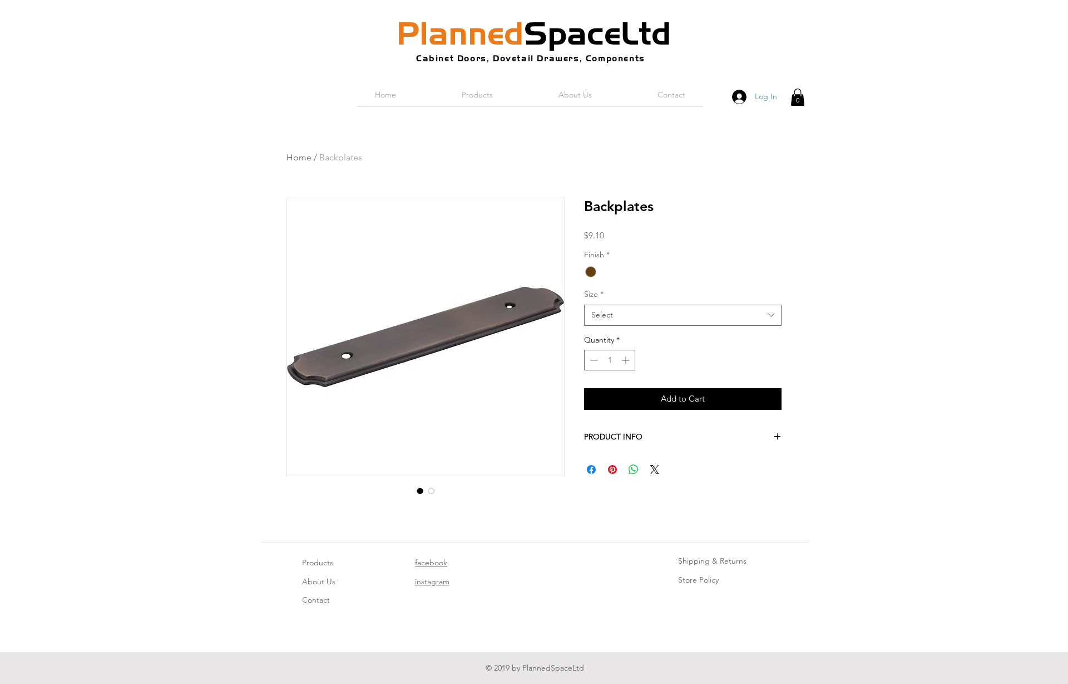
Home (299, 157)
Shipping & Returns (712, 561)
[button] (797, 97)
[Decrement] (593, 360)
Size (594, 294)
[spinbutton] (610, 360)
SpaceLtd (534, 33)
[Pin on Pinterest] (612, 469)
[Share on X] (654, 469)
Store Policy (698, 580)
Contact (316, 600)
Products (317, 563)
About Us (318, 581)
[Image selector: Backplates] (420, 490)
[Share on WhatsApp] (633, 469)
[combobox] (683, 315)
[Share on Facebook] (591, 469)
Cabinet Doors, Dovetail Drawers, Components (530, 58)
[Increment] (627, 360)
